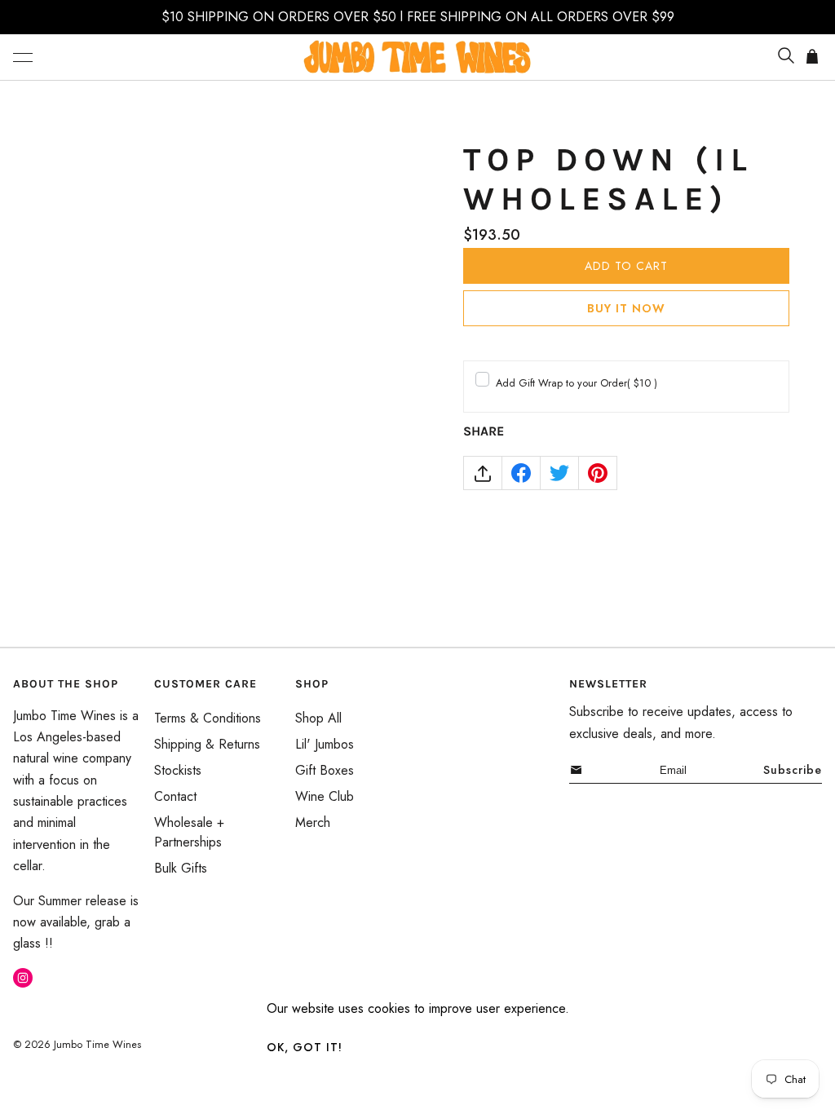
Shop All (318, 718)
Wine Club (324, 796)
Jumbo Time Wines (97, 1044)
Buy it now (626, 308)
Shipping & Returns (207, 744)
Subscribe (792, 770)
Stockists (177, 770)
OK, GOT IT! (304, 1047)
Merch (312, 822)
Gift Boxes (324, 770)
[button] (23, 57)
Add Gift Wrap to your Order (576, 383)
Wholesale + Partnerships (189, 832)
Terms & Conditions (207, 718)
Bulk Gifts (180, 868)
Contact (175, 796)
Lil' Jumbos (324, 744)
